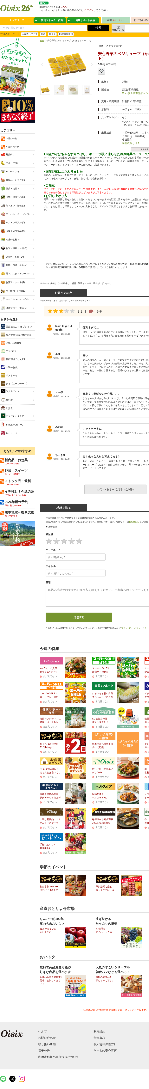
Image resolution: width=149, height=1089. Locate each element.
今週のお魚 (11, 367)
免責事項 (99, 1037)
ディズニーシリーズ (16, 383)
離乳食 (9, 400)
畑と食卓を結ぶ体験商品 (18, 334)
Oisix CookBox (13, 343)
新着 (43, 34)
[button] (91, 64)
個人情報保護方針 (105, 1044)
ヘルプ (42, 1031)
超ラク (52, 34)
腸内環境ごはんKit (15, 359)
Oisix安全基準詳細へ (134, 93)
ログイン (89, 10)
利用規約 (99, 1031)
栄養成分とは (129, 143)
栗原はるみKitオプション (18, 326)
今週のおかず (12, 147)
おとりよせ (11, 433)
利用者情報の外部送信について (58, 1057)
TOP (42, 40)
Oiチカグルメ (12, 391)
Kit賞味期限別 (66, 34)
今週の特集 (11, 138)
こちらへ (65, 7)
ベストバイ (11, 375)
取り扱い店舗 (47, 1044)
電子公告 (44, 1050)
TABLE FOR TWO (14, 424)
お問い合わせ (47, 1037)
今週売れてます (29, 34)
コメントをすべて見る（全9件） (115, 489)
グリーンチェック (14, 415)
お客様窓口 (134, 522)
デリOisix (10, 351)
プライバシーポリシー (132, 628)
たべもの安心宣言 (105, 1050)
